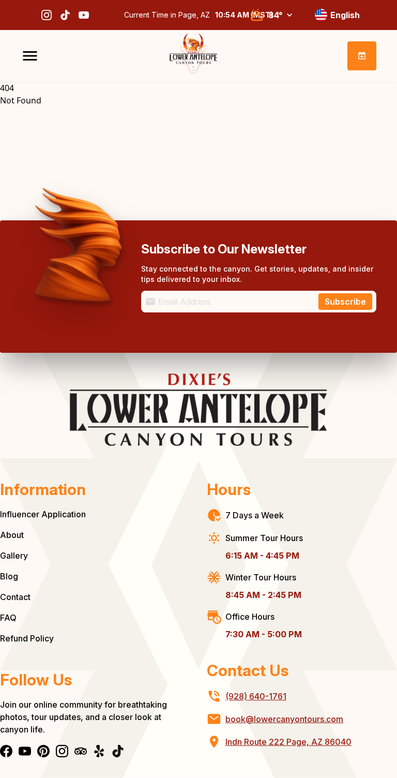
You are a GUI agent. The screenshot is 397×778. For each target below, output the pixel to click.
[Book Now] (361, 55)
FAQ (8, 617)
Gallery (14, 555)
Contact (15, 597)
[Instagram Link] (46, 15)
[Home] (198, 409)
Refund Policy (27, 638)
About (12, 535)
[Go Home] (193, 56)
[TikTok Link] (65, 15)
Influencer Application (43, 514)
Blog (9, 576)
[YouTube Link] (84, 15)
